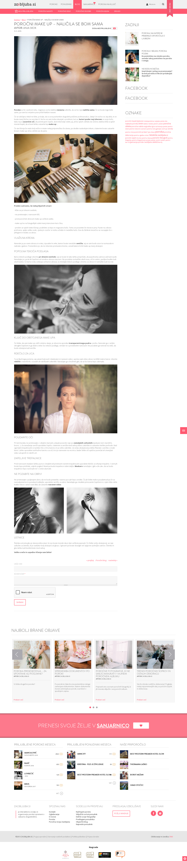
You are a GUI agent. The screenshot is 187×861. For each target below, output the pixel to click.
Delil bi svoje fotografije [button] (86, 817)
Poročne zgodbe (83, 11)
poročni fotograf (160, 137)
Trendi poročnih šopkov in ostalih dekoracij (154, 672)
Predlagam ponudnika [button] (85, 819)
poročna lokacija (147, 138)
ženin (140, 123)
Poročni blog (101, 560)
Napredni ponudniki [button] (84, 824)
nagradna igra (149, 126)
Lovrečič (29, 773)
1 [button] (90, 707)
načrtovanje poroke (161, 126)
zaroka (170, 129)
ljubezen (140, 121)
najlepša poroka (131, 124)
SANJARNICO (113, 725)
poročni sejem (130, 138)
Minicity (81, 753)
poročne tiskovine (134, 129)
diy (161, 142)
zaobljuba (148, 142)
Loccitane (144, 129)
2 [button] (93, 707)
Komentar (19, 574)
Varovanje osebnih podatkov (59, 837)
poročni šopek (131, 121)
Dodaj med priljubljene (101, 28)
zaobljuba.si (163, 135)
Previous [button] (17, 654)
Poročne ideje (64, 11)
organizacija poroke (136, 142)
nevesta (153, 134)
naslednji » (112, 560)
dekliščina (156, 142)
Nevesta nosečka (150, 68)
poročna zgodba (139, 135)
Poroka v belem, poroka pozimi (154, 52)
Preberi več (18, 699)
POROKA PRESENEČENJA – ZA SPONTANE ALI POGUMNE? (30, 672)
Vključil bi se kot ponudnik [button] (86, 814)
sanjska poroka (150, 140)
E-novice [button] (52, 817)
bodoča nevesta (148, 124)
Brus (26, 784)
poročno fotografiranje (139, 140)
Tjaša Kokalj (151, 132)
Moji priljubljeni (25, 11)
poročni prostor (158, 124)
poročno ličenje (130, 132)
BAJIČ (27, 763)
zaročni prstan (160, 140)
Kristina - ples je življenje (90, 764)
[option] (32, 670)
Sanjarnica (89, 4)
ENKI (171, 837)
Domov (17, 19)
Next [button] (169, 654)
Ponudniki (66, 4)
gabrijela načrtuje (161, 129)
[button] (183, 430)
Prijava (152, 4)
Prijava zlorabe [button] (93, 837)
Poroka (52, 819)
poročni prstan (141, 132)
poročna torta (151, 129)
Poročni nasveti (45, 11)
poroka (159, 131)
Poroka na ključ (107, 4)
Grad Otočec (137, 785)
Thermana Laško (138, 764)
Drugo (117, 11)
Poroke (53, 4)
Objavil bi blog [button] (82, 822)
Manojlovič (30, 752)
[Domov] (30, 4)
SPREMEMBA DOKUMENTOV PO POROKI (72, 672)
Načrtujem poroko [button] (83, 812)
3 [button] (97, 707)
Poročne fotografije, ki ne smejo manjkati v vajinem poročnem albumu (113, 673)
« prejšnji (90, 560)
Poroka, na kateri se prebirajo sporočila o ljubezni (153, 36)
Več (57, 793)
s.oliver (146, 135)
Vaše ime (18, 564)
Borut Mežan (136, 774)
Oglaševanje (54, 814)
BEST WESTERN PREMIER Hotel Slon (94, 774)
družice (139, 138)
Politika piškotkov (79, 837)
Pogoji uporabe (40, 837)
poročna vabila (137, 126)
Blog (77, 4)
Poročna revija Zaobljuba (59, 822)
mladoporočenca (149, 121)
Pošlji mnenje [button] (121, 813)
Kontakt (52, 812)
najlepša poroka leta (161, 121)
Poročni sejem (102, 11)
